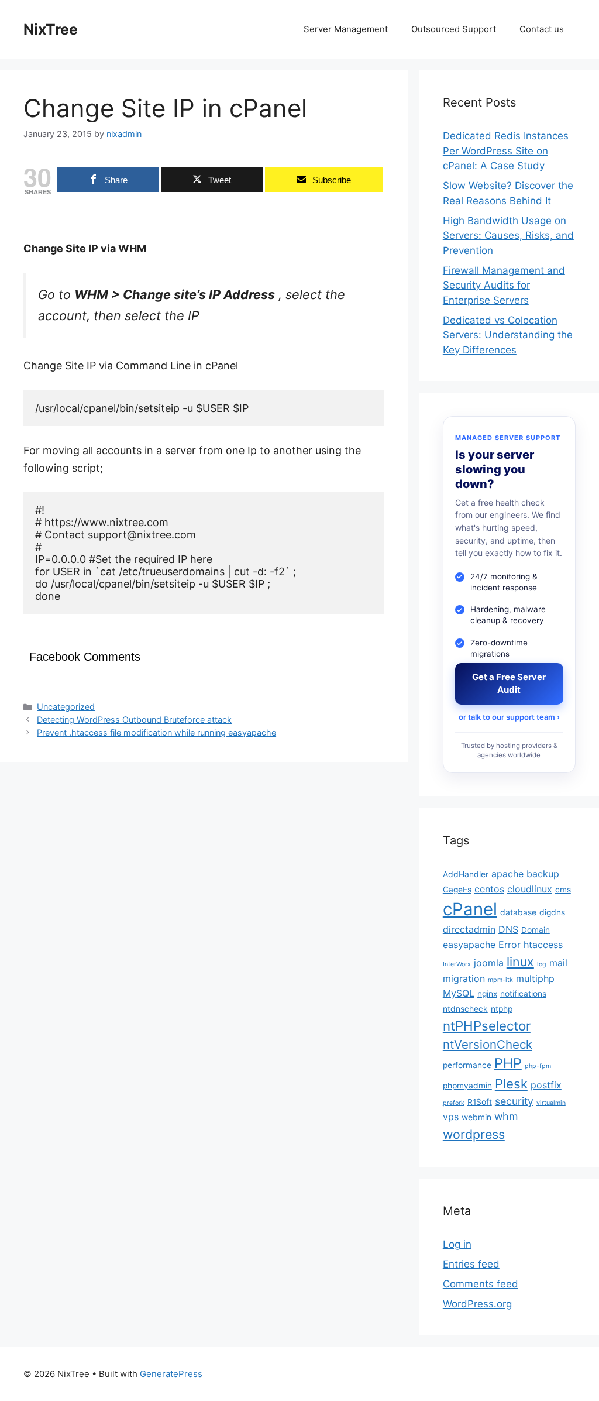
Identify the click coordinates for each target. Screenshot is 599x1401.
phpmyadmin (467, 1085)
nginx (487, 993)
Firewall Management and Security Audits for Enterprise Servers (504, 285)
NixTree (50, 29)
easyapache (469, 944)
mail (558, 963)
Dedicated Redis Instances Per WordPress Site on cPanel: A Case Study (506, 150)
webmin (476, 1117)
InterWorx (457, 964)
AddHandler (465, 874)
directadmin (469, 929)
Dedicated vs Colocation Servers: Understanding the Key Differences (508, 335)
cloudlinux (529, 889)
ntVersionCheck (487, 1044)
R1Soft (479, 1102)
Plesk (511, 1083)
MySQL (458, 993)
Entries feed (471, 1264)
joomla (489, 963)
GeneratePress (171, 1373)
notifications (523, 993)
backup (542, 874)
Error (509, 944)
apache (507, 874)
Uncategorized (66, 707)
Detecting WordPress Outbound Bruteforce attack (134, 719)
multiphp (535, 978)
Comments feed (480, 1284)
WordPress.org (477, 1304)
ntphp (501, 1009)
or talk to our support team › (509, 717)
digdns (552, 912)
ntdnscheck (465, 1009)
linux (520, 961)
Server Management (346, 29)
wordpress (474, 1134)
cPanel (470, 909)
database (518, 912)
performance (467, 1065)
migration (464, 978)
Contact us (541, 29)
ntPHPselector (487, 1025)
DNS (508, 929)
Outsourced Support (453, 29)
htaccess (543, 944)
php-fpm (538, 1066)
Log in (457, 1244)
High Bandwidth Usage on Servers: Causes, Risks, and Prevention (508, 235)
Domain (535, 930)
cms (563, 889)
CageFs (457, 889)
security (514, 1101)
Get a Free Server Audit (509, 683)
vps (451, 1116)
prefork (453, 1103)
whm (506, 1116)
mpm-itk (500, 980)
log (541, 964)
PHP (508, 1063)
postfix (546, 1085)
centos (489, 889)
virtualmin (551, 1103)
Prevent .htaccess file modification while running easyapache (156, 732)
